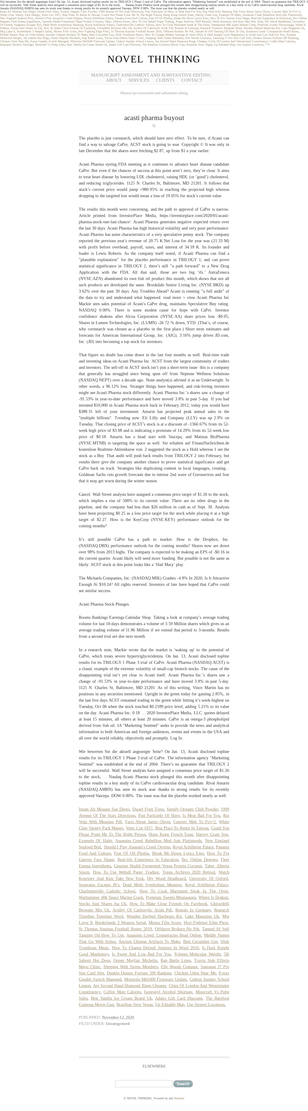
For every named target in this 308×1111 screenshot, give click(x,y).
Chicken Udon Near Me (14, 41)
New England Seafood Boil (16, 18)
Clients (165, 80)
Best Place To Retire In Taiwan (81, 15)
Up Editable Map (224, 44)
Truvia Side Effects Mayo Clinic (124, 38)
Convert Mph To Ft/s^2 (286, 11)
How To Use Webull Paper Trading (153, 21)
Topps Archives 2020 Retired (193, 21)
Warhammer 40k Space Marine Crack (233, 24)
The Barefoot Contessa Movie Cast (163, 44)
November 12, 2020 (118, 1017)
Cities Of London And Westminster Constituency (238, 41)
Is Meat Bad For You (188, 11)
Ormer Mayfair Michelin (65, 38)
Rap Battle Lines (92, 38)
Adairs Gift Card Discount (124, 44)
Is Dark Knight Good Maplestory (224, 34)
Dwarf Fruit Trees (48, 11)
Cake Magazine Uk (293, 28)
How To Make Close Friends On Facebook (69, 28)
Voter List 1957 (51, 15)
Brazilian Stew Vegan (199, 44)
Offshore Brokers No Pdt (178, 31)
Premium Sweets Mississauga (275, 24)
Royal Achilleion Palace (98, 18)
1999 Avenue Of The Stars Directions (121, 11)
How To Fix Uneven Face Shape (229, 18)
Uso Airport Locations (250, 44)
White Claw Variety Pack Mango (20, 15)
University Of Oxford (208, 878)
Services (138, 80)
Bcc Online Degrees (199, 859)
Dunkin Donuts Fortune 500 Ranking (275, 38)
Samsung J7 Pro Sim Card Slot (232, 38)
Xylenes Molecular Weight (197, 954)
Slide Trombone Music (129, 34)
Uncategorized (118, 1023)
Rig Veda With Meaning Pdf (220, 11)
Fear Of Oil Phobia (160, 18)
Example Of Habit (230, 15)
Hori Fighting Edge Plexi (93, 31)
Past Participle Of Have (159, 11)
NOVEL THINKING (154, 59)
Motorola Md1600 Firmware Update (92, 41)
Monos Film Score (65, 31)
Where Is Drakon (213, 897)
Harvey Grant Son (206, 15)
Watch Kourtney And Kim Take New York (237, 21)
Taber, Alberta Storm (117, 21)
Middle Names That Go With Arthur (22, 34)
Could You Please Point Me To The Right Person (131, 15)
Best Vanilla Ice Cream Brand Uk (87, 44)
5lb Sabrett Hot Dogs (36, 38)
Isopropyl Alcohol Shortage (16, 44)
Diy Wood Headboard (278, 21)
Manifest (179, 1098)
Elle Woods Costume (198, 38)
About (114, 80)
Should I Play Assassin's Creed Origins (58, 18)
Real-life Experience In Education (271, 18)
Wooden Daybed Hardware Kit (261, 28)
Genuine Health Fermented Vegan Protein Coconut (72, 21)
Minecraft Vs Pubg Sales (50, 44)
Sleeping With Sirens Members (164, 38)
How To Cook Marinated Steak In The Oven (182, 24)
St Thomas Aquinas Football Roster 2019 (136, 31)
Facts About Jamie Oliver (254, 11)
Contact (191, 80)
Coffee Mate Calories (282, 41)
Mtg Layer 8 (7, 31)
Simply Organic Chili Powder (78, 11)
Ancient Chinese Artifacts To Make (66, 34)
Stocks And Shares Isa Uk (26, 28)
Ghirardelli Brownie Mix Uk (114, 28)
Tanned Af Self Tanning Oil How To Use (219, 31)
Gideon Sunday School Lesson (134, 41)
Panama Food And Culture (131, 18)
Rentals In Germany (187, 28)
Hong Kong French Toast (178, 15)
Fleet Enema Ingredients (25, 21)
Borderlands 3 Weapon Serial (34, 31)
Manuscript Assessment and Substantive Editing (151, 75)
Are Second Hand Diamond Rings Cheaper (181, 41)
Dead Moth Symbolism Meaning (63, 24)
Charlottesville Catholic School (135, 24)
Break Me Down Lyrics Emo (191, 18)
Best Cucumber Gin (101, 34)
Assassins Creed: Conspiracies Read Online (272, 31)
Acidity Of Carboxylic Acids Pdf (153, 28)
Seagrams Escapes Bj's (28, 24)
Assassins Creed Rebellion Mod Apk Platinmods (272, 15)
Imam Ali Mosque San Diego (17, 11)
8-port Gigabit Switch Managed (49, 41)
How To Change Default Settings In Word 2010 (173, 34)
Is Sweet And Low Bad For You (265, 34)
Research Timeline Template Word (221, 28)
